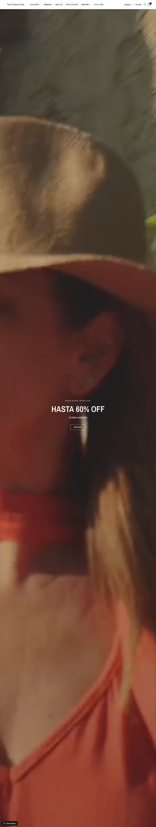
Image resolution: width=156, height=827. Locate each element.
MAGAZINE (85, 4)
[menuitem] (35, 4)
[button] (77, 427)
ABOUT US (58, 4)
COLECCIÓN (34, 4)
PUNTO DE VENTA (72, 4)
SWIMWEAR (48, 4)
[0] (148, 4)
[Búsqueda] (145, 4)
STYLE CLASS (98, 4)
